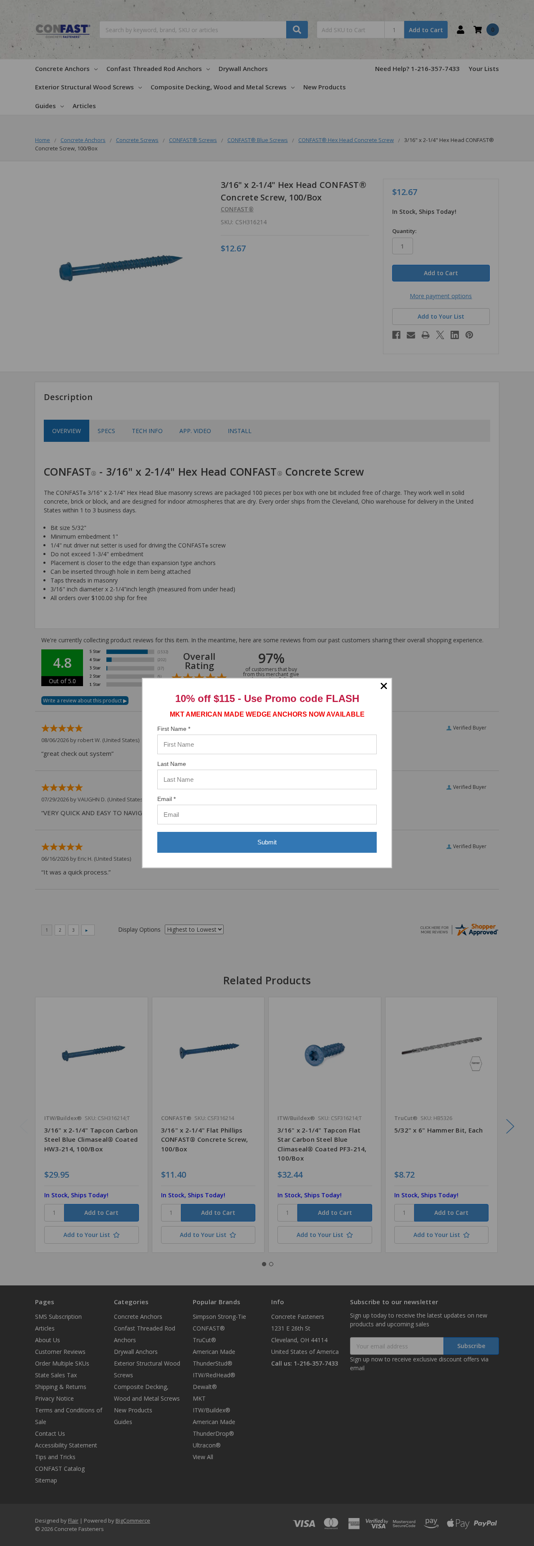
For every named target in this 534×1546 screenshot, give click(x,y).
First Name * (173, 728)
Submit (267, 842)
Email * (166, 799)
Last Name (171, 763)
